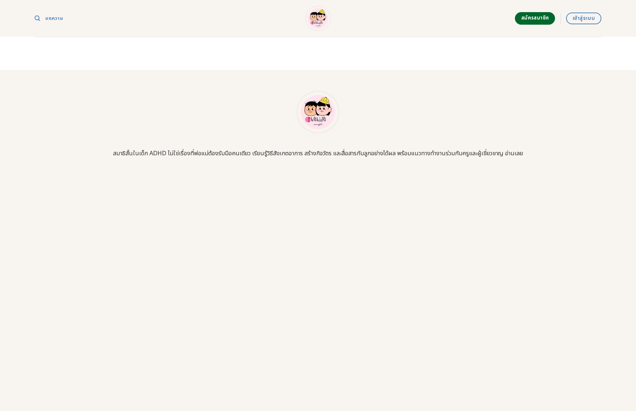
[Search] (37, 18)
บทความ (54, 18)
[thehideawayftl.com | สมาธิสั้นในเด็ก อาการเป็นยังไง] (318, 18)
